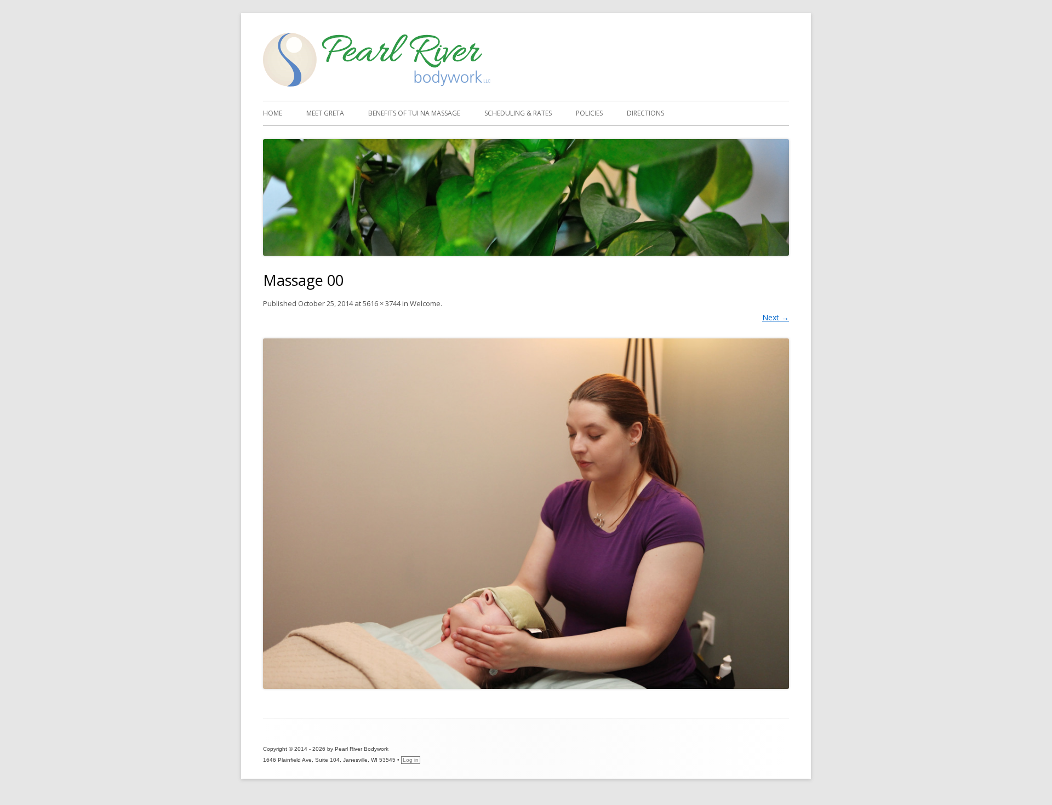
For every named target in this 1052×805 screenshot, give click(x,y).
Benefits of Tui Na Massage (414, 113)
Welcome (425, 303)
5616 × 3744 (382, 303)
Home (272, 113)
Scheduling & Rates (518, 113)
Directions (645, 113)
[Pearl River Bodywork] (376, 83)
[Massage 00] (526, 513)
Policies (589, 113)
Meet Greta (325, 113)
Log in (411, 760)
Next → (775, 317)
